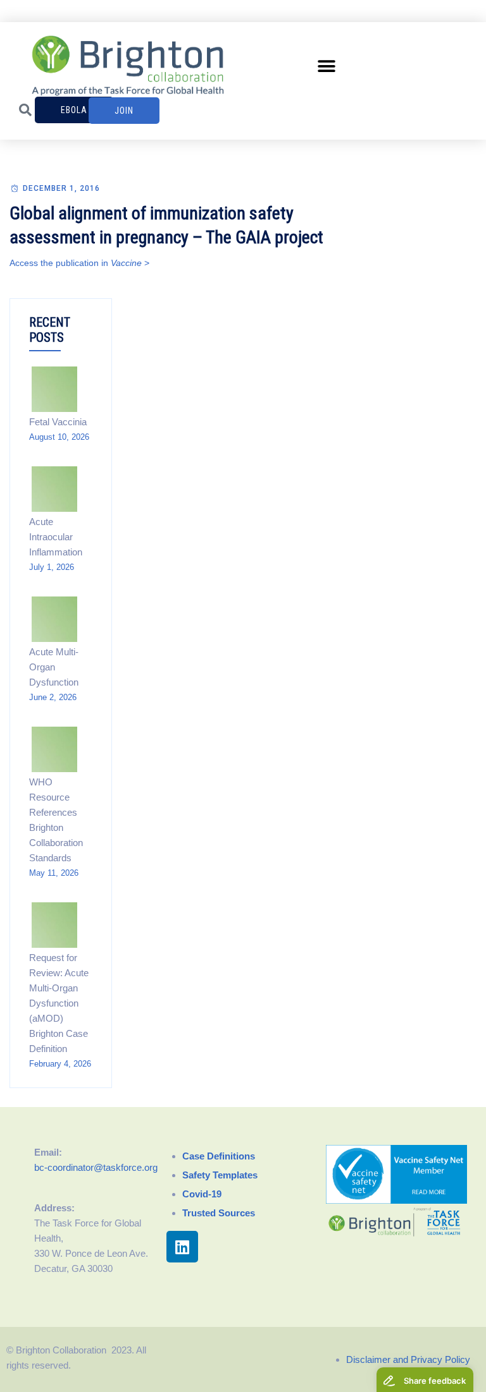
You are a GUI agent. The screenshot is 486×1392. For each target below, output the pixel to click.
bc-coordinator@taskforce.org (96, 1167)
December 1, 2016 (61, 188)
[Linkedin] (182, 1246)
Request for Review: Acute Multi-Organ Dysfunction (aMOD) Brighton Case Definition (59, 1003)
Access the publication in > (79, 263)
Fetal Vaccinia (58, 421)
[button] (327, 66)
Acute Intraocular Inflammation (55, 536)
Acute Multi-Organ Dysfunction (53, 666)
